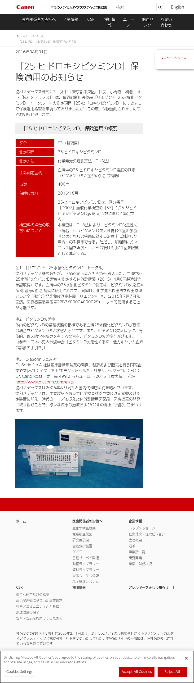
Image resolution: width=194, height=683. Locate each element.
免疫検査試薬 (82, 534)
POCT (77, 552)
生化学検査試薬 (84, 528)
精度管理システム (85, 581)
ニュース (128, 22)
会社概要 (135, 540)
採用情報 (109, 22)
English (177, 7)
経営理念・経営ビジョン (147, 534)
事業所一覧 (137, 552)
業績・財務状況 (140, 563)
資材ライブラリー (85, 569)
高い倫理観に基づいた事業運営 (39, 600)
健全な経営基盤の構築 (32, 594)
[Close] (186, 658)
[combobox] (135, 7)
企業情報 (70, 19)
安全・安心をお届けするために (39, 618)
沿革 (132, 546)
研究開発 (135, 558)
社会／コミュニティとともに (37, 606)
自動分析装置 (82, 546)
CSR (91, 19)
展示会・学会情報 (85, 575)
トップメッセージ (142, 528)
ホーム (21, 521)
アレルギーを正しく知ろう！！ (152, 587)
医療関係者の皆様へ (39, 19)
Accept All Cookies (137, 671)
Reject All (172, 671)
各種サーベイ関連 (85, 558)
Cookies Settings (19, 671)
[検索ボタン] (160, 7)
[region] (97, 667)
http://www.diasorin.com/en (42, 382)
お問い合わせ (166, 22)
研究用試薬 (80, 540)
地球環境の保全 (27, 612)
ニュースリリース (174, 57)
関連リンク (147, 22)
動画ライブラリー (85, 563)
